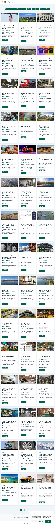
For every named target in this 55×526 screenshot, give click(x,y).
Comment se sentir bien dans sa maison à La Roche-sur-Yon (45, 93)
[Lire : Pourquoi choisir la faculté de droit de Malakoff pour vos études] (45, 247)
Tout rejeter (41, 521)
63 (27, 509)
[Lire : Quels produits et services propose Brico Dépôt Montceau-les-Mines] (27, 346)
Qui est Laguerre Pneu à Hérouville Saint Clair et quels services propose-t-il (27, 455)
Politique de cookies (24, 517)
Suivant (51, 509)
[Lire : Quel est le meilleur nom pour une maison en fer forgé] (45, 149)
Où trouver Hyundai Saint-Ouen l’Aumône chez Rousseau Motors (27, 323)
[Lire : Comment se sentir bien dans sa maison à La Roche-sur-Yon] (45, 83)
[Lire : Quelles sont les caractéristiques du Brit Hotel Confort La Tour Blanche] (27, 280)
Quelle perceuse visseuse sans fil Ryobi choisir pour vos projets (27, 389)
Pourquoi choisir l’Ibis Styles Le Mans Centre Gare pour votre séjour (8, 126)
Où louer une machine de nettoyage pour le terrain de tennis (45, 225)
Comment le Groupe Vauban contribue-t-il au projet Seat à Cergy (9, 192)
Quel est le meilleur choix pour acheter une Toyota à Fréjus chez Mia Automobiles (27, 489)
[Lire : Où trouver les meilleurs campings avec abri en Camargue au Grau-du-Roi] (9, 280)
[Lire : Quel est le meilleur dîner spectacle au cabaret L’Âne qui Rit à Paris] (27, 149)
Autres (22, 23)
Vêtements (4, 23)
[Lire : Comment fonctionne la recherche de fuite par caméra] (9, 50)
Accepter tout (48, 521)
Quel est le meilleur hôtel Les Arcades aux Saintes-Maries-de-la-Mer (46, 27)
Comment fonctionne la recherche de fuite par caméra (7, 60)
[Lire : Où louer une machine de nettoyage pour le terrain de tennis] (45, 215)
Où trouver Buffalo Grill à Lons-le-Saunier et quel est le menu (27, 93)
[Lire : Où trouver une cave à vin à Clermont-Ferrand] (45, 379)
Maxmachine (7, 1)
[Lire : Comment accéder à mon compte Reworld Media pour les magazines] (27, 215)
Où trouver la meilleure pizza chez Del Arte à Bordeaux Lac (9, 159)
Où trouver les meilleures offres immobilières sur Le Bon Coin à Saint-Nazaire (45, 290)
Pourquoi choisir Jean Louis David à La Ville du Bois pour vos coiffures (45, 489)
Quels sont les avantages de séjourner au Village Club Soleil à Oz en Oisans (9, 389)
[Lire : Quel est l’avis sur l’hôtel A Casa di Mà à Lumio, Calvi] (9, 478)
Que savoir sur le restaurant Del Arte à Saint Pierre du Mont (8, 93)
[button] (53, 2)
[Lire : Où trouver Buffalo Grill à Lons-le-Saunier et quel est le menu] (27, 83)
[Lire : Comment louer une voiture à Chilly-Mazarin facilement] (27, 50)
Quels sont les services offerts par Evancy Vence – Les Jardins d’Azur (27, 27)
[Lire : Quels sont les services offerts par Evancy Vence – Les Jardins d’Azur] (27, 17)
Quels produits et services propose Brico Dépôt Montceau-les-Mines (27, 356)
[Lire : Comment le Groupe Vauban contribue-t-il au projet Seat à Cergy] (9, 182)
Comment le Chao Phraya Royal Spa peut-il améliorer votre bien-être (45, 422)
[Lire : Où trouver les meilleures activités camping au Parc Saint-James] (45, 346)
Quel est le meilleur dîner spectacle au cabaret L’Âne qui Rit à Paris (27, 159)
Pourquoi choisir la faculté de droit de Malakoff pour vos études (45, 257)
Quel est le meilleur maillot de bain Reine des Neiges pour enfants (8, 27)
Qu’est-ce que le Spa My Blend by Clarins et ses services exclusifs (26, 192)
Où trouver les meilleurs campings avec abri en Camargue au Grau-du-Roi (8, 290)
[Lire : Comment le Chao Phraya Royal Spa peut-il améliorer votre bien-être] (45, 412)
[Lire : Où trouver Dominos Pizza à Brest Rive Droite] (45, 313)
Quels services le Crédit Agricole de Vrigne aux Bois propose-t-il (8, 455)
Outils (22, 386)
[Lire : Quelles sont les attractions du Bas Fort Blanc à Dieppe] (45, 445)
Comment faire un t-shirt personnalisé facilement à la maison (45, 60)
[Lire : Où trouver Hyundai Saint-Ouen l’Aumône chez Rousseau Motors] (27, 313)
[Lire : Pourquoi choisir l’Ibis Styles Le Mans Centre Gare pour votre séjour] (9, 116)
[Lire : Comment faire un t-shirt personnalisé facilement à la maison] (45, 50)
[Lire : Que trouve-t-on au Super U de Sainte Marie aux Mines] (9, 346)
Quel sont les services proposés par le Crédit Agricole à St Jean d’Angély (45, 126)
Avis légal (18, 517)
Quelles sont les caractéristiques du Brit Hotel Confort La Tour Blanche (27, 290)
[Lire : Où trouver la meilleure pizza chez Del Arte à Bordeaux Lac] (9, 149)
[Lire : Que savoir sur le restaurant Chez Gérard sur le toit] (27, 247)
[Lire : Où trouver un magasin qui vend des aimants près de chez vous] (9, 313)
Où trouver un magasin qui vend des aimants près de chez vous (8, 323)
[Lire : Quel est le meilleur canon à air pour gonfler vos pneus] (27, 116)
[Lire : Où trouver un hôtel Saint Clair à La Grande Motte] (9, 215)
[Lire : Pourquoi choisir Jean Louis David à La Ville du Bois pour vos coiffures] (45, 478)
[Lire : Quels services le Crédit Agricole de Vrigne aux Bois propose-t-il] (9, 445)
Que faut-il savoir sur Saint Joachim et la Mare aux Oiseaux (45, 192)
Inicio (15, 517)
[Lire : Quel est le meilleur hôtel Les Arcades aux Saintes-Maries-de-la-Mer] (45, 17)
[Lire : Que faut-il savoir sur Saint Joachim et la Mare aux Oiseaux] (45, 182)
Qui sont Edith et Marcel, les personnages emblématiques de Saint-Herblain (9, 257)
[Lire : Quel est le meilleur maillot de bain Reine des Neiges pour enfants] (9, 17)
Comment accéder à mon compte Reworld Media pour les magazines (27, 225)
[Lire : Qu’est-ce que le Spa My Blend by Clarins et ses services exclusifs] (27, 182)
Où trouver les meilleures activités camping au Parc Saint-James (45, 356)
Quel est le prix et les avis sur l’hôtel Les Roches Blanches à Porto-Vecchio (9, 422)
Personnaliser (34, 521)
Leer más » (5, 40)
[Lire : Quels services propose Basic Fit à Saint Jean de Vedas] (27, 412)
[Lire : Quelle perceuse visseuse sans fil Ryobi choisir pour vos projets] (27, 379)
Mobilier (40, 386)
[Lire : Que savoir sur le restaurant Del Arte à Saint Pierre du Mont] (9, 83)
